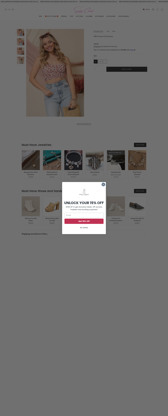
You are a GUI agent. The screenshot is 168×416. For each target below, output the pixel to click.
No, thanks (84, 228)
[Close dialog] (103, 184)
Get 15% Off (84, 221)
